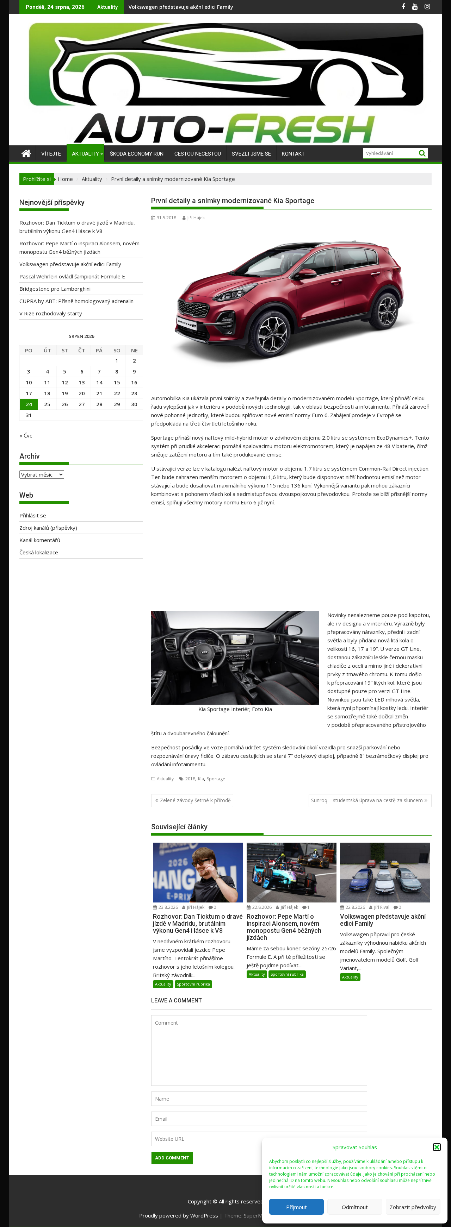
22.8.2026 (261, 907)
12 (65, 382)
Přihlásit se (32, 515)
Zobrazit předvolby (413, 1206)
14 (99, 382)
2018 (190, 779)
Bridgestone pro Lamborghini (55, 288)
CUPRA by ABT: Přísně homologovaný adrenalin (76, 300)
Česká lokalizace (38, 552)
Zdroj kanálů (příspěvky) (48, 527)
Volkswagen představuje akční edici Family (70, 264)
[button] (436, 1147)
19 (65, 393)
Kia (201, 779)
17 (29, 393)
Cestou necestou (197, 154)
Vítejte (51, 154)
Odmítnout (355, 1206)
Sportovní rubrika (193, 984)
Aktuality (85, 154)
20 (82, 393)
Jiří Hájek (196, 218)
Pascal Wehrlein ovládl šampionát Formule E (183, 7)
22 (117, 393)
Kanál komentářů (39, 539)
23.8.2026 (167, 907)
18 (47, 393)
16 (134, 382)
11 (47, 382)
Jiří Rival (381, 907)
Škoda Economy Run (136, 154)
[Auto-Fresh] (225, 141)
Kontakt (293, 154)
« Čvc (25, 435)
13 (82, 382)
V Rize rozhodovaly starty (50, 313)
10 (29, 382)
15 (117, 382)
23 (134, 393)
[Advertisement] (291, 561)
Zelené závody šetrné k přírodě (195, 800)
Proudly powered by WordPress (178, 1215)
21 (99, 393)
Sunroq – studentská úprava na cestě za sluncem (367, 800)
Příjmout (296, 1206)
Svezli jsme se (251, 154)
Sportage (216, 779)
